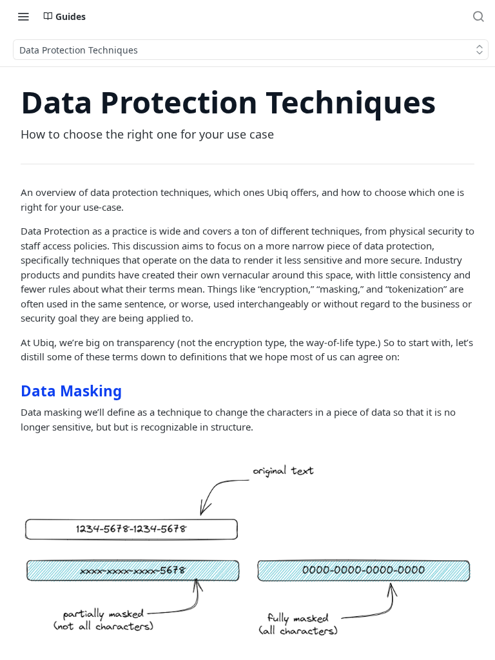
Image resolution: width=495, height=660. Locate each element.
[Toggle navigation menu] (23, 16)
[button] (247, 551)
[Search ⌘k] (478, 16)
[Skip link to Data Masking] (11, 390)
